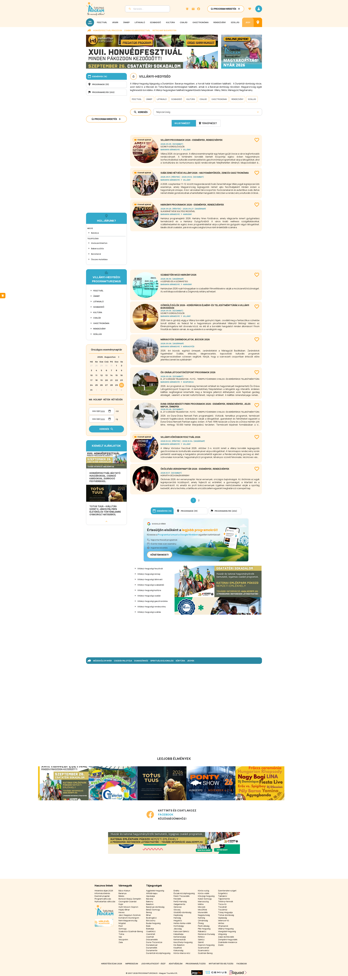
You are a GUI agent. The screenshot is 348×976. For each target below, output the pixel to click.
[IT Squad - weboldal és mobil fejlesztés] (238, 972)
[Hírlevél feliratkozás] (187, 8)
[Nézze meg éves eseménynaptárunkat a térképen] (258, 22)
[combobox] (156, 112)
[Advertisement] (196, 249)
